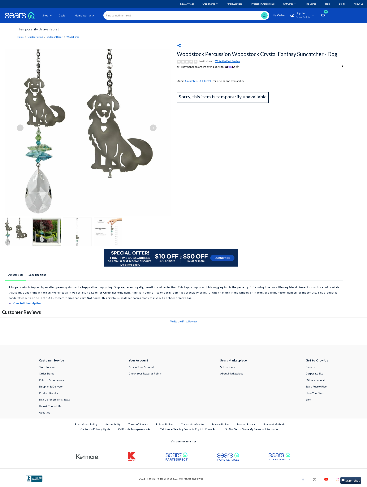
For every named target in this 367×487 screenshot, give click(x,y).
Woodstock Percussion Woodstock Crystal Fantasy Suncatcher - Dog (257, 54)
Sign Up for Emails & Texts (54, 399)
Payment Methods (274, 424)
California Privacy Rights (95, 429)
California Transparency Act (135, 429)
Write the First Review (227, 61)
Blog (308, 399)
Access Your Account (141, 367)
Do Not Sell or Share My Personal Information (252, 429)
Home (20, 36)
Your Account (138, 360)
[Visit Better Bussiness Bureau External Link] (34, 478)
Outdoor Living (35, 36)
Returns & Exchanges (51, 380)
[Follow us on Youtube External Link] (326, 478)
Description (15, 274)
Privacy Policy (220, 424)
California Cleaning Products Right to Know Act (188, 429)
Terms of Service (138, 424)
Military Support (315, 380)
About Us (44, 412)
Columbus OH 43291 (198, 80)
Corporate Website (192, 424)
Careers (310, 367)
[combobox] (186, 15)
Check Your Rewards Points (145, 373)
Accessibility (112, 424)
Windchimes (73, 36)
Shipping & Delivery (51, 386)
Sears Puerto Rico (316, 386)
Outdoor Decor (55, 36)
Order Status (46, 373)
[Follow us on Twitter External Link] (314, 478)
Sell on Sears (227, 367)
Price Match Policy (86, 424)
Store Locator (47, 367)
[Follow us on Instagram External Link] (337, 478)
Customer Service (51, 360)
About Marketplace (231, 373)
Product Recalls (48, 393)
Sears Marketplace (233, 360)
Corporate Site (314, 373)
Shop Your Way (315, 393)
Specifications (37, 274)
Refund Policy (164, 424)
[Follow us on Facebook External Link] (303, 478)
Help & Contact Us (50, 406)
